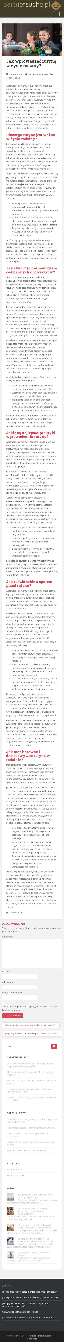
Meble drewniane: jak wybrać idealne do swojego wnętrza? (30, 1073)
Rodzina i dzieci (13, 77)
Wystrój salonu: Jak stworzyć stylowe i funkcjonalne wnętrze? (31, 1082)
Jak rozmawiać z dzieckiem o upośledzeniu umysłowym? (27, 1135)
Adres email (8, 982)
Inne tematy (16, 1169)
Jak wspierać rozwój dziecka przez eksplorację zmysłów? (29, 1291)
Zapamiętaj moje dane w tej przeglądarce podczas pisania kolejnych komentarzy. (30, 1008)
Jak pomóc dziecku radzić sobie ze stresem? (33, 1254)
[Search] (54, 1046)
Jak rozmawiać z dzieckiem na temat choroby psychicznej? (35, 1196)
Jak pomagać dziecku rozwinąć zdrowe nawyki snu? (31, 1127)
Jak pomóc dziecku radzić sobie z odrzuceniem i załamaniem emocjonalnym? (33, 1211)
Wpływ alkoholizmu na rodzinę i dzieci (20, 1311)
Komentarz (8, 936)
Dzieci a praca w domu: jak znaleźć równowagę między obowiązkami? (30, 1090)
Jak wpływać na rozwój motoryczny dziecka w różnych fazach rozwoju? (34, 1226)
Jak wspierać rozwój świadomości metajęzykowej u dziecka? (31, 1297)
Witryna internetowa (12, 992)
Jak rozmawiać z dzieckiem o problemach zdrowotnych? (29, 1317)
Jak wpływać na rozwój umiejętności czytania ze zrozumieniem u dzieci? (25, 1304)
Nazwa (6, 971)
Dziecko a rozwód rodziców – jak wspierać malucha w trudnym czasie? (35, 1240)
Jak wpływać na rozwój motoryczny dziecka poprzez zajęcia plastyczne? (32, 1120)
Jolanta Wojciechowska (38, 74)
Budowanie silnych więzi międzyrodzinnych (27, 1150)
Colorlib (38, 1336)
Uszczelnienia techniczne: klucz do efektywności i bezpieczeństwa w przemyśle (30, 1065)
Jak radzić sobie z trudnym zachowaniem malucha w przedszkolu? (32, 1099)
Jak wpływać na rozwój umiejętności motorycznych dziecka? (31, 1143)
